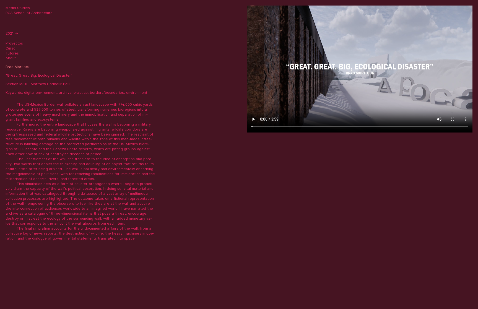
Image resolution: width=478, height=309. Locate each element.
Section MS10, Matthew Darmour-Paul (38, 84)
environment (136, 92)
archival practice (73, 92)
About (11, 58)
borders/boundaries (107, 92)
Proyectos (14, 43)
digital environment (40, 92)
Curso (10, 48)
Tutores (12, 53)
